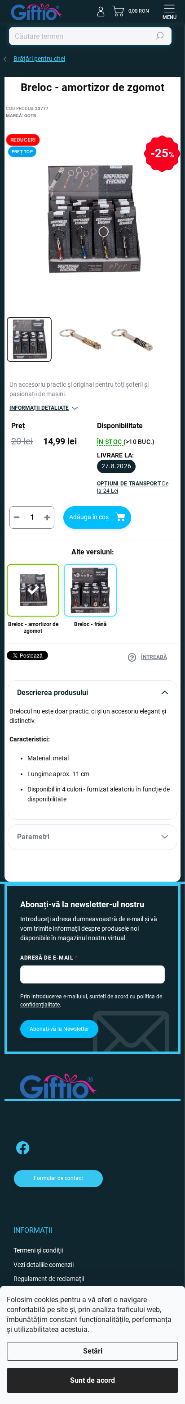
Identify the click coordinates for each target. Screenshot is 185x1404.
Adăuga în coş (89, 517)
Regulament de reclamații (48, 1278)
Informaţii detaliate (39, 408)
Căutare (160, 36)
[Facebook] (21, 1146)
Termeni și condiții (38, 1250)
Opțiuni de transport (133, 487)
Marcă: (21, 115)
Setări (92, 1351)
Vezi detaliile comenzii (43, 1264)
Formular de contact (58, 1178)
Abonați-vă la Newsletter (59, 1029)
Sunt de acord (92, 1380)
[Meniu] (169, 11)
